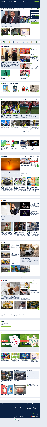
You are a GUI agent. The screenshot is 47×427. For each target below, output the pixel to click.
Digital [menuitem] (17, 8)
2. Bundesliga (24, 99)
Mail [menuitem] (21, 8)
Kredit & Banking (31, 156)
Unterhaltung (6, 46)
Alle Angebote (36, 1)
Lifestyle (4, 280)
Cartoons (38, 46)
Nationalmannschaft (29, 99)
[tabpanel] (10, 18)
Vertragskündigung (22, 415)
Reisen (30, 280)
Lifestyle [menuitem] (14, 8)
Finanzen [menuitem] (6, 8)
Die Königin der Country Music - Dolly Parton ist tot (32, 373)
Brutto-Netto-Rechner (35, 406)
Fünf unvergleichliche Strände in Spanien (24, 298)
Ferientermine (2, 406)
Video (27, 46)
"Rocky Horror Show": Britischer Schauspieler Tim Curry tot (25, 10)
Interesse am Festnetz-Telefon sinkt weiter (24, 217)
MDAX (31, 165)
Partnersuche (8, 406)
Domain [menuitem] (23, 8)
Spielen (4, 333)
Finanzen (4, 156)
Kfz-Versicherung (29, 408)
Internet (15, 1)
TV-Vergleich (34, 408)
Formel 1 (32, 99)
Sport (3, 99)
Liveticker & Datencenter (36, 99)
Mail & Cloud (29, 1)
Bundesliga (22, 99)
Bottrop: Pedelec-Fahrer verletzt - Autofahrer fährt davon (32, 390)
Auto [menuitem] (7, 8)
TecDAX (31, 166)
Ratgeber (28, 280)
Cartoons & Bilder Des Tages (10, 83)
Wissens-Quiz (21, 406)
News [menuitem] (1, 8)
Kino (26, 46)
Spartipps (38, 156)
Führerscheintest (16, 406)
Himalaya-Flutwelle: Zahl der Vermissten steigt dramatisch (24, 13)
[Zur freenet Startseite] (3, 1)
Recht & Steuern (34, 156)
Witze (29, 46)
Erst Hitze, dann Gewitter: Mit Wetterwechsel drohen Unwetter (25, 11)
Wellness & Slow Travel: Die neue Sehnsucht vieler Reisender (26, 299)
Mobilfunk (10, 1)
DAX (31, 164)
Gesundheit (38, 280)
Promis (24, 46)
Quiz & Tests (32, 46)
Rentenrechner (35, 407)
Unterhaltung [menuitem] (10, 8)
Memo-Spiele (35, 46)
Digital (4, 200)
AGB (14, 417)
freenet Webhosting (29, 407)
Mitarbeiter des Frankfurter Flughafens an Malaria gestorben (32, 376)
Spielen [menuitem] (19, 8)
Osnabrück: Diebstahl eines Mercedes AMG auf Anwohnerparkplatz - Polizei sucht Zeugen (33, 385)
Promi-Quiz (15, 407)
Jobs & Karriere (27, 156)
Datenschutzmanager (16, 415)
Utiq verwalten (15, 416)
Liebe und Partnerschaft (33, 280)
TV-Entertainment (22, 1)
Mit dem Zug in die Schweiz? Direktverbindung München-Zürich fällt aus (26, 297)
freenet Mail (28, 406)
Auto (3, 242)
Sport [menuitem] (3, 8)
